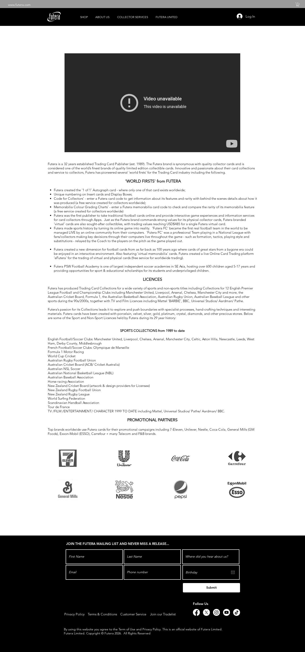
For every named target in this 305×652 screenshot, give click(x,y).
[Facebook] (196, 612)
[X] (206, 612)
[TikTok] (236, 612)
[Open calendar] (233, 572)
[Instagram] (216, 612)
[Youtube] (226, 612)
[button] (297, 4)
